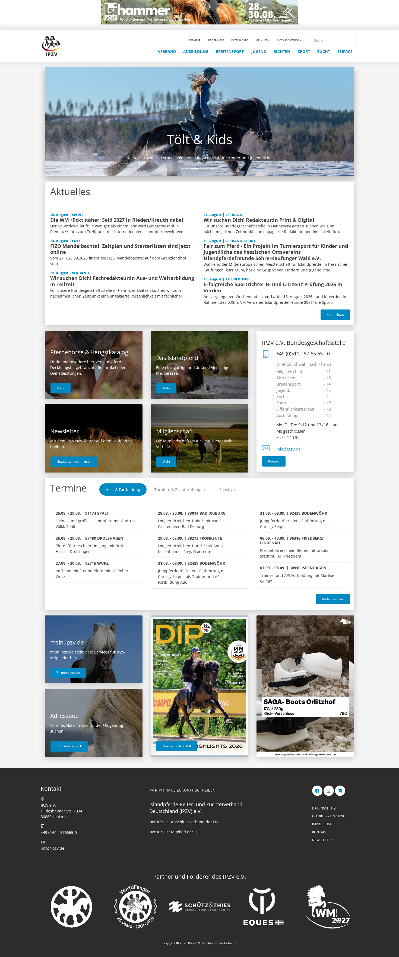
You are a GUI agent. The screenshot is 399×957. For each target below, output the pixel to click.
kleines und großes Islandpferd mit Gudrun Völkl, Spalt (95, 520)
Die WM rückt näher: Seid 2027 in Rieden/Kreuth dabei (116, 220)
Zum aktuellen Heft (176, 746)
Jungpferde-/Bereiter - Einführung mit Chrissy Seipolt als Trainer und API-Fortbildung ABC (192, 573)
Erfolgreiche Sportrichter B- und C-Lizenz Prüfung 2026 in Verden (273, 287)
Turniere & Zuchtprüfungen (179, 489)
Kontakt (274, 461)
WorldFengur (199, 139)
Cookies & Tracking (329, 816)
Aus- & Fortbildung (123, 489)
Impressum (321, 824)
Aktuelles (70, 191)
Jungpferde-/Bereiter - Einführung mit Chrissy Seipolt (294, 520)
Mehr (60, 388)
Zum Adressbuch (69, 746)
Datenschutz (324, 808)
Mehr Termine (333, 599)
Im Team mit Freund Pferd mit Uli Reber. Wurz (92, 570)
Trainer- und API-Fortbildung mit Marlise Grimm (297, 574)
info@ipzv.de (288, 449)
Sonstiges (228, 489)
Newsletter (322, 840)
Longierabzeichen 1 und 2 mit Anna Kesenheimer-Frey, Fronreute (190, 545)
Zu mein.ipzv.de (68, 672)
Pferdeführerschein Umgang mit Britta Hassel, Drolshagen (91, 545)
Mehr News (335, 314)
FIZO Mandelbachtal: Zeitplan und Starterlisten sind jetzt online (120, 249)
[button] (68, 121)
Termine (68, 487)
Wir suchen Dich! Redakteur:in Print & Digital (259, 220)
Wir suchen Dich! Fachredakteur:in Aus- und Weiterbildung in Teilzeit (122, 281)
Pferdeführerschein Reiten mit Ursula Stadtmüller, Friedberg (294, 547)
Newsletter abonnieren (73, 461)
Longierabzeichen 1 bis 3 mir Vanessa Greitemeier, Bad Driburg (192, 520)
